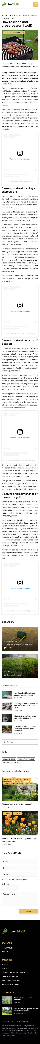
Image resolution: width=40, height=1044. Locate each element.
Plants (4, 969)
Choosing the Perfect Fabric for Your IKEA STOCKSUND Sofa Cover (26, 706)
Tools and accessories (14, 33)
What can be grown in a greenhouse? (17, 804)
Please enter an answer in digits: (14, 879)
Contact (5, 952)
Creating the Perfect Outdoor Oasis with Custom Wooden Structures (25, 728)
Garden (5, 965)
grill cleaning (9, 759)
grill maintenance (26, 759)
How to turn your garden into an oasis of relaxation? (26, 1010)
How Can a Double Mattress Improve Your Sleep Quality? (24, 694)
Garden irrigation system (14, 675)
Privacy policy (7, 948)
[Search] (4, 742)
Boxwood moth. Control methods (23, 998)
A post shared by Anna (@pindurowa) (20, 181)
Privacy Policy (6, 1035)
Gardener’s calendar (10, 984)
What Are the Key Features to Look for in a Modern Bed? (25, 717)
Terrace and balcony (10, 976)
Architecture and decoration (13, 973)
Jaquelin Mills (7, 64)
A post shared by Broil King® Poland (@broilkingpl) (20, 611)
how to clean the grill (13, 763)
